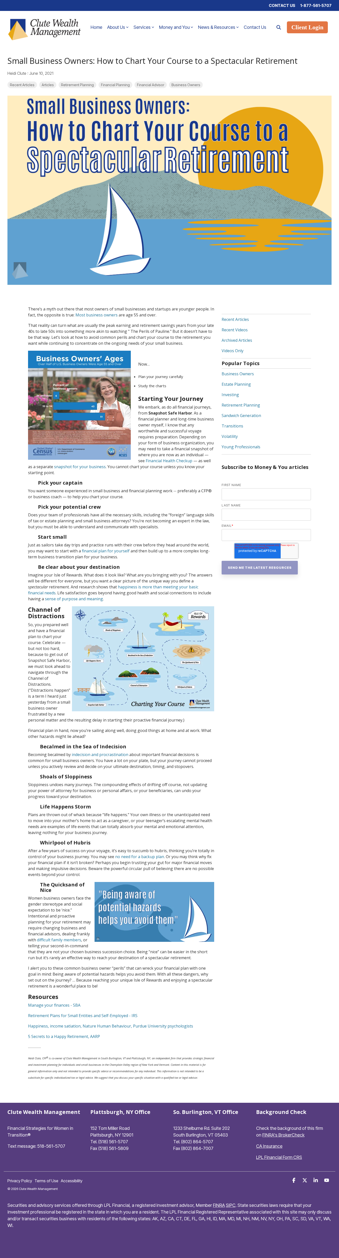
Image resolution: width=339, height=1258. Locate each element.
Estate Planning (236, 384)
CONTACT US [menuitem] (282, 5)
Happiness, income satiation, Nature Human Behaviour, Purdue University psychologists (110, 1026)
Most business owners (96, 315)
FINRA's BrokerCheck (283, 1135)
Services (142, 27)
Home (96, 27)
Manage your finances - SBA (54, 1005)
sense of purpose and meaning (74, 599)
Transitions (232, 426)
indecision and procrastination (100, 754)
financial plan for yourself (106, 551)
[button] (294, 1180)
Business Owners (185, 85)
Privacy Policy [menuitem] (19, 1180)
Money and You (174, 27)
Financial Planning (115, 85)
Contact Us (255, 27)
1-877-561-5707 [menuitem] (316, 5)
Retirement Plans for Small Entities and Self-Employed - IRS (82, 1015)
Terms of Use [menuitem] (46, 1180)
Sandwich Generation (241, 415)
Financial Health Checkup (169, 460)
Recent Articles (22, 85)
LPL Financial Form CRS (279, 1157)
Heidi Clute (17, 73)
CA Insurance (269, 1146)
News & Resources (216, 27)
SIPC (231, 1205)
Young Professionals (241, 447)
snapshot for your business (80, 466)
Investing (230, 394)
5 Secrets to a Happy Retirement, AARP (64, 1036)
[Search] (278, 27)
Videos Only (232, 350)
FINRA (219, 1205)
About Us (116, 27)
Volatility (230, 436)
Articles (48, 85)
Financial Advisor (150, 85)
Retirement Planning (77, 85)
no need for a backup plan (139, 856)
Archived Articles (237, 340)
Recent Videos (235, 330)
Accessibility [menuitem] (71, 1180)
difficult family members (59, 940)
